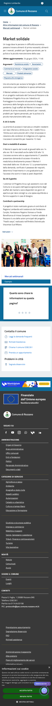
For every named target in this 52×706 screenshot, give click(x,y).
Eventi (8, 579)
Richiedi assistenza (14, 639)
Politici (9, 461)
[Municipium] (33, 432)
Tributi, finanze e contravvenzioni (20, 539)
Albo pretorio (11, 656)
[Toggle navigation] (5, 10)
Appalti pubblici (12, 494)
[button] (26, 702)
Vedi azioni (6, 231)
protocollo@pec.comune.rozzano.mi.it (22, 606)
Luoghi (9, 583)
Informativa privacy (14, 664)
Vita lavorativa (12, 547)
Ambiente (10, 485)
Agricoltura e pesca (14, 481)
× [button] (49, 667)
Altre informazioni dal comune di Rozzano (21, 24)
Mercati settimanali (11, 28)
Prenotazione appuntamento (18, 627)
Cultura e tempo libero (15, 506)
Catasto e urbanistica (15, 502)
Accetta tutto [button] (26, 690)
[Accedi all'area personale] (42, 3)
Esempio (8, 281)
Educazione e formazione (16, 510)
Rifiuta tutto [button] (26, 696)
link (3, 685)
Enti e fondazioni (13, 457)
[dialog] (26, 685)
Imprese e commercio (15, 526)
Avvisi (8, 567)
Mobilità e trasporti (14, 530)
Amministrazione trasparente (18, 651)
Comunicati (11, 563)
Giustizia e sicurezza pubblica (18, 522)
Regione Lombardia (12, 3)
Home (5, 21)
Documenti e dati (13, 469)
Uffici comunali (12, 453)
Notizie (9, 559)
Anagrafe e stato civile (15, 490)
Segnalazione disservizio (16, 631)
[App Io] (40, 432)
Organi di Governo (13, 444)
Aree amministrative (14, 449)
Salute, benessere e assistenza (19, 534)
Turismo (9, 543)
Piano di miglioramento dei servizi (20, 660)
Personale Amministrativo (17, 465)
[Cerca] (46, 11)
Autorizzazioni (12, 498)
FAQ (7, 635)
